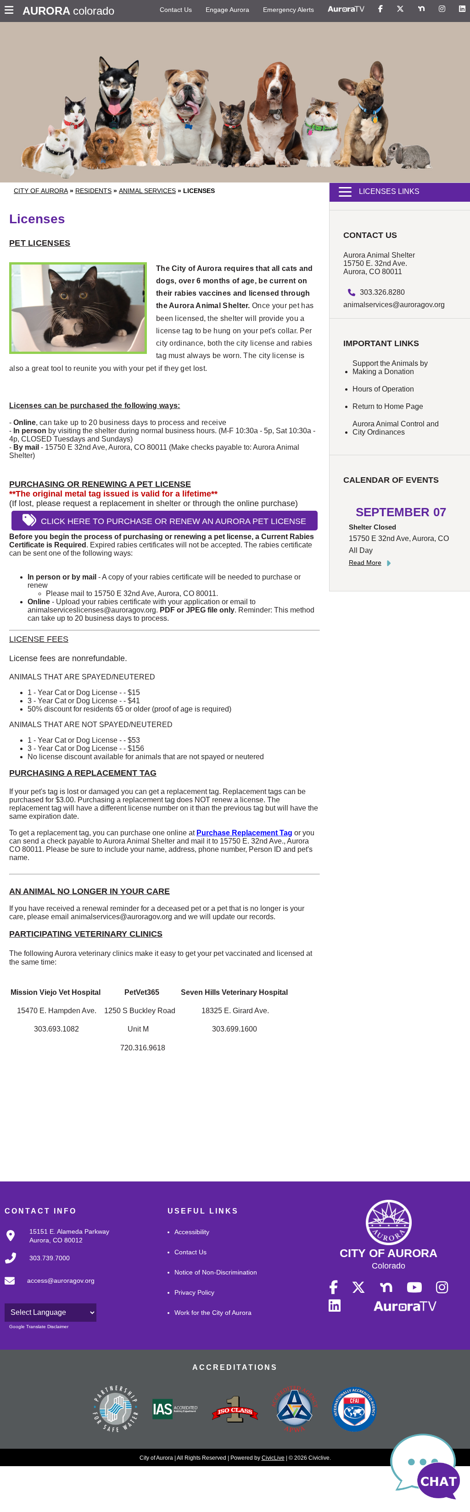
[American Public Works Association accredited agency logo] (295, 1410)
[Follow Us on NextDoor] (421, 9)
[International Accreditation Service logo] (175, 1410)
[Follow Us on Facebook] (380, 9)
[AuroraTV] (346, 9)
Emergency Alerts (288, 9)
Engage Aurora (227, 9)
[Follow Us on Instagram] (442, 9)
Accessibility (191, 1232)
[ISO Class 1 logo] (235, 1410)
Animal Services (147, 190)
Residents (93, 190)
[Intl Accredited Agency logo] (354, 1410)
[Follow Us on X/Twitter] (400, 9)
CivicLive (273, 1458)
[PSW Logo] (116, 1410)
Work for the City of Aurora (213, 1312)
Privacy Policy (194, 1292)
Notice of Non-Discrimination (215, 1272)
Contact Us (176, 9)
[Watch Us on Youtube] (414, 1288)
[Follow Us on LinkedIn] (462, 9)
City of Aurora (41, 190)
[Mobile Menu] (11, 11)
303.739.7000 (49, 1258)
